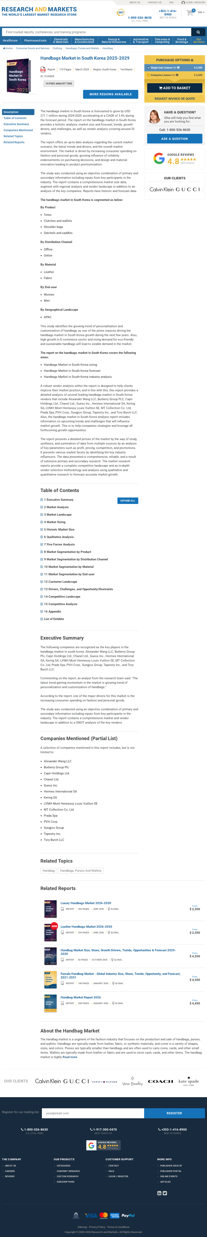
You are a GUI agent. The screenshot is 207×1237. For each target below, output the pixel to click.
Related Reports (14, 142)
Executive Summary (16, 124)
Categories (63, 1165)
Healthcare (10, 40)
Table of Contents (15, 118)
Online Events (169, 1176)
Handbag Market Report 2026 (81, 997)
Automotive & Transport (141, 41)
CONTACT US (155, 2)
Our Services (199, 41)
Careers (10, 1171)
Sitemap (82, 1227)
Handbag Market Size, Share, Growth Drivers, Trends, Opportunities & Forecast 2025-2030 (118, 952)
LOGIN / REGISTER (195, 2)
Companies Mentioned (18, 130)
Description (11, 112)
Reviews (10, 1176)
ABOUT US (134, 2)
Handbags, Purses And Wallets (80, 870)
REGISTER (174, 1113)
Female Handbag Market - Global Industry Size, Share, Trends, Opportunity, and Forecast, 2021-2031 (121, 975)
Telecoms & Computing (162, 41)
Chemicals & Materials (60, 41)
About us (10, 1165)
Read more (70, 1057)
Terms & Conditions (118, 1227)
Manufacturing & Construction (84, 41)
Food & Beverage (181, 41)
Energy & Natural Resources (114, 41)
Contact (114, 1165)
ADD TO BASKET (174, 88)
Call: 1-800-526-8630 (174, 130)
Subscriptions (66, 1182)
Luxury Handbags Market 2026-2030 (86, 903)
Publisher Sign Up (171, 1165)
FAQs (111, 1171)
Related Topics (13, 136)
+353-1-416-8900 (168, 12)
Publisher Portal (171, 1171)
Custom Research (67, 1176)
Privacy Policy (97, 1227)
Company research (68, 1171)
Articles (165, 1182)
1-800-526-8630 (140, 18)
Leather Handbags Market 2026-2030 (86, 927)
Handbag (49, 870)
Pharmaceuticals (35, 40)
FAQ (171, 2)
